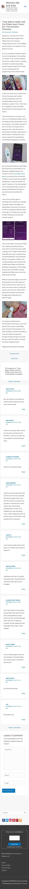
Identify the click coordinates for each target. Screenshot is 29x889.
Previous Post (14, 353)
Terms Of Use (5, 868)
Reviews (15, 32)
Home (3, 862)
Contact (4, 870)
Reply (23, 409)
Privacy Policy (5, 865)
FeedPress (18, 847)
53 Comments (6, 32)
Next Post (14, 358)
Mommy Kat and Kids (12, 4)
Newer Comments (14, 381)
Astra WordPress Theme (19, 883)
